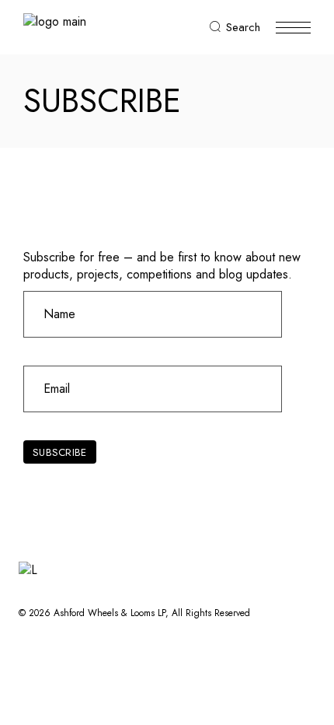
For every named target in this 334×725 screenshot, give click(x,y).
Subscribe (59, 452)
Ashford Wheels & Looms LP (109, 613)
